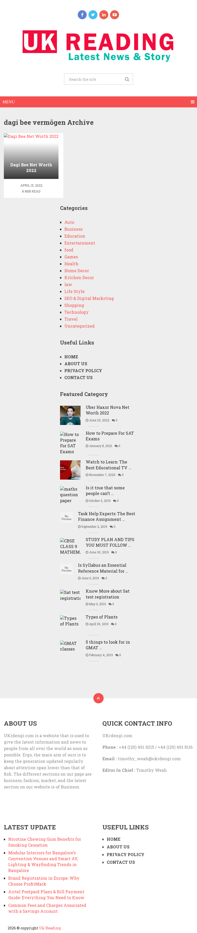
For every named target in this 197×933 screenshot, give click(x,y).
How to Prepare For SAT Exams (110, 435)
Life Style (74, 291)
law (68, 284)
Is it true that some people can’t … (105, 490)
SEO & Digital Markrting (89, 298)
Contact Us (78, 377)
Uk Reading (50, 928)
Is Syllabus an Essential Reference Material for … (103, 567)
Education (74, 236)
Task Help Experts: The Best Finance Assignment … (106, 516)
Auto (69, 222)
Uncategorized (79, 326)
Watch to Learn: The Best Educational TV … (108, 464)
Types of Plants (101, 617)
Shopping (74, 305)
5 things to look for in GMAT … (108, 644)
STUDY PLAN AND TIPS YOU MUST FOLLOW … (110, 542)
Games (71, 256)
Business (73, 229)
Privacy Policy (83, 370)
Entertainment (79, 243)
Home (71, 356)
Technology (76, 312)
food (68, 249)
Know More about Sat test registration (108, 593)
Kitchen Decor (79, 277)
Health (71, 263)
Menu (9, 102)
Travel (71, 319)
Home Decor (76, 270)
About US (75, 363)
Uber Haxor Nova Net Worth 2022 (107, 409)
